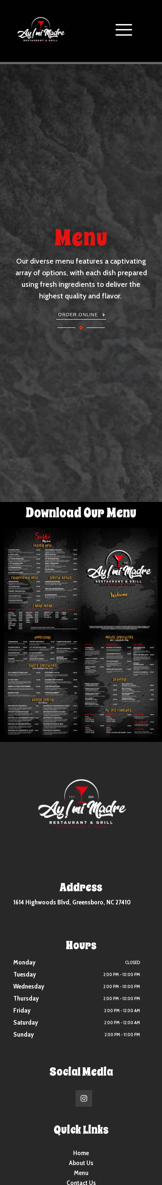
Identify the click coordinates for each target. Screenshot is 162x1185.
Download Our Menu (81, 513)
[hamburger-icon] (121, 31)
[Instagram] (84, 1098)
